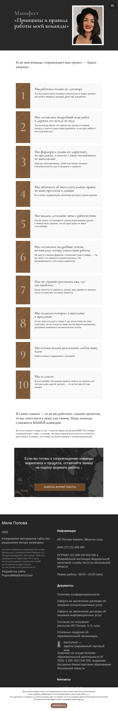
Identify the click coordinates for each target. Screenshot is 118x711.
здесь (88, 694)
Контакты (64, 679)
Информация (66, 530)
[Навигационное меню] (112, 6)
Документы (65, 585)
